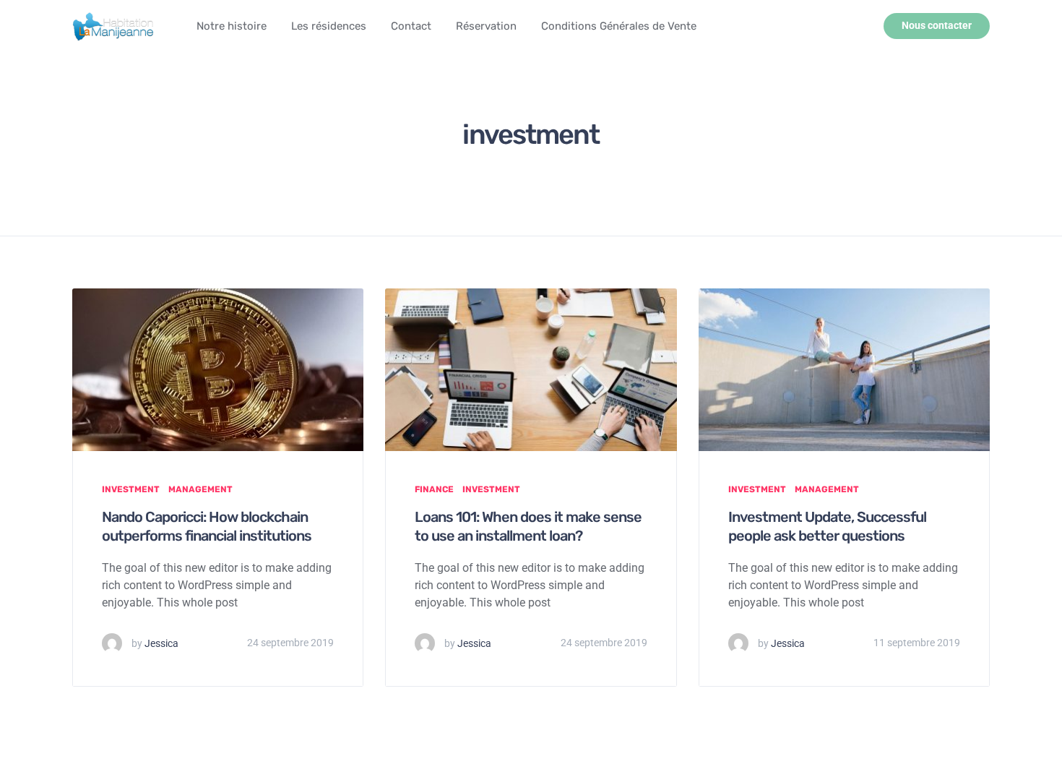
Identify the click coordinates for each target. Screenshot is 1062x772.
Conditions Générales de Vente (618, 26)
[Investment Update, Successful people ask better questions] (844, 369)
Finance (434, 489)
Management (200, 489)
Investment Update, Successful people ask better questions (827, 526)
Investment (131, 489)
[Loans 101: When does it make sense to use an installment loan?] (530, 369)
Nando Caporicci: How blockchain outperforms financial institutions (206, 526)
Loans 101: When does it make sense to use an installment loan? (528, 526)
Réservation (486, 26)
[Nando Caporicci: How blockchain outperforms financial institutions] (217, 369)
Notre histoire (232, 26)
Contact (411, 26)
